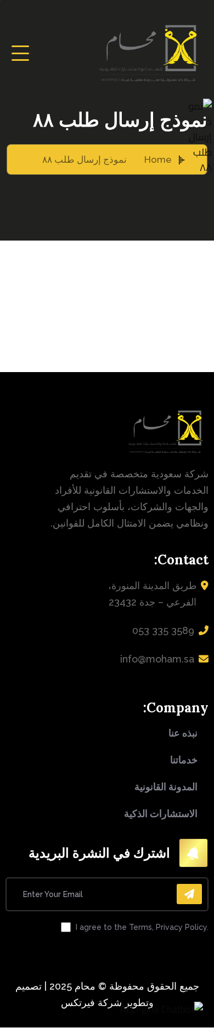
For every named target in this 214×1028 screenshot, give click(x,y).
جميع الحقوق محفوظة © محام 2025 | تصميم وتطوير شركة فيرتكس (107, 994)
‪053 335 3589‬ (163, 630)
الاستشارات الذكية (161, 813)
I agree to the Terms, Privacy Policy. (142, 927)
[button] (161, 1009)
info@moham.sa (157, 659)
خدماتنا (184, 760)
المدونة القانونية (166, 786)
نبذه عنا (183, 733)
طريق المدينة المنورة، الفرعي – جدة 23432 (152, 594)
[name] (20, 53)
